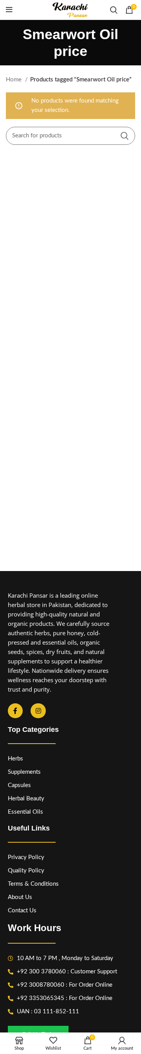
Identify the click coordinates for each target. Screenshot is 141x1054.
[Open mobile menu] (9, 10)
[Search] (113, 10)
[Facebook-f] (15, 710)
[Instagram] (38, 710)
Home (14, 80)
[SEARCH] (124, 136)
